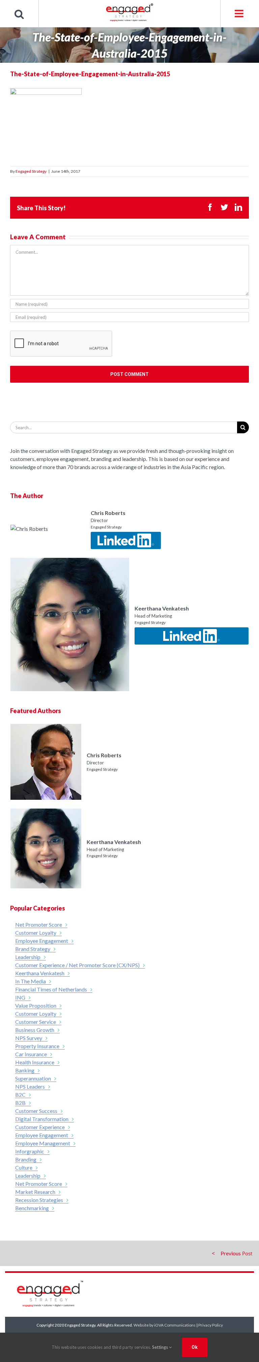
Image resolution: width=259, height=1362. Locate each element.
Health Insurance (34, 1062)
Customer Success (36, 1111)
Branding (25, 1159)
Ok (195, 1347)
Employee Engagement (41, 940)
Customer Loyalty (35, 932)
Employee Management (42, 1143)
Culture (23, 1167)
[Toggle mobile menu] (239, 13)
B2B (20, 1102)
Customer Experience (40, 1127)
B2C (20, 1094)
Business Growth (34, 1030)
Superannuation (33, 1078)
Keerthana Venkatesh (39, 973)
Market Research (35, 1192)
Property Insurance (37, 1046)
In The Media (30, 981)
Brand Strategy (32, 949)
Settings (160, 1347)
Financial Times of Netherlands (51, 989)
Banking (24, 1070)
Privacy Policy (210, 1325)
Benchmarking (32, 1208)
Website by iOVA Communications (165, 1325)
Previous (231, 1253)
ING (20, 997)
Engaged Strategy (31, 171)
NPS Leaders (30, 1086)
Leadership (27, 957)
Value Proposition (35, 1005)
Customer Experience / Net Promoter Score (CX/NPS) (77, 965)
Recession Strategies (39, 1200)
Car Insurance (31, 1054)
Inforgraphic (29, 1151)
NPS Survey (28, 1038)
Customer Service (35, 1021)
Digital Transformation (41, 1119)
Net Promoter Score (38, 924)
